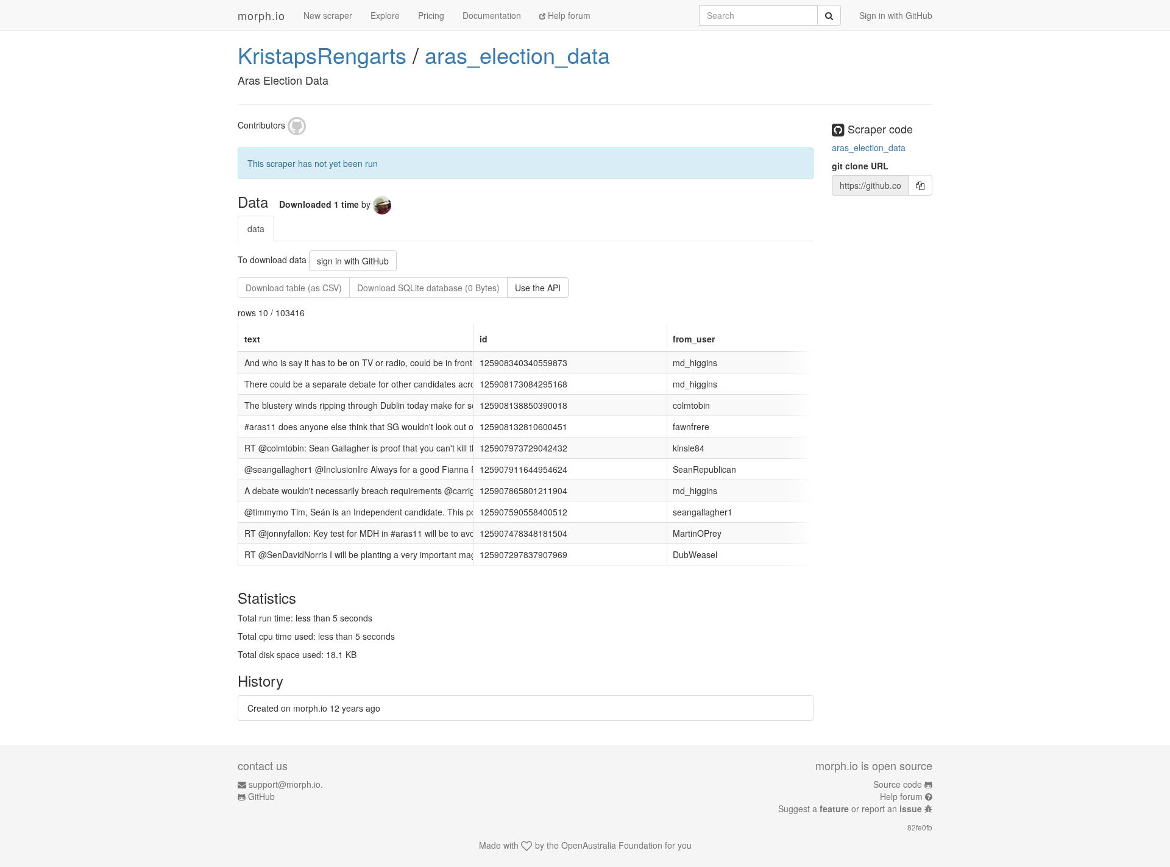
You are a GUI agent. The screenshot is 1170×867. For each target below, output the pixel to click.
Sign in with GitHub (895, 15)
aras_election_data (517, 54)
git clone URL (860, 166)
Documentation (492, 15)
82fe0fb (919, 827)
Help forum (567, 15)
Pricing (431, 15)
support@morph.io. (286, 784)
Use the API (538, 287)
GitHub (261, 796)
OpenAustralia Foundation (611, 845)
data (255, 228)
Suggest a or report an (850, 808)
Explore (385, 15)
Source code (897, 784)
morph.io (261, 15)
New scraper (327, 15)
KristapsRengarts (322, 54)
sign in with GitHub (353, 261)
